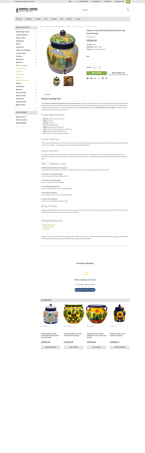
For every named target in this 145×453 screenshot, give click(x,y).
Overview (47, 94)
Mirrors (18, 44)
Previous (42, 52)
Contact (38, 19)
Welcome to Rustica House (23, 1)
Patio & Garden (21, 93)
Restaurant (19, 59)
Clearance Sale (21, 102)
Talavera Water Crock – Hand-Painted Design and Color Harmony (49, 335)
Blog (61, 19)
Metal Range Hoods (22, 32)
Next (83, 52)
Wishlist (108, 1)
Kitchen (18, 83)
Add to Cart (74, 347)
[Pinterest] (106, 78)
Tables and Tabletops (23, 50)
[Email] (91, 78)
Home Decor (20, 99)
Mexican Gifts (20, 105)
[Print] (95, 78)
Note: (88, 56)
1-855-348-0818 (83, 1)
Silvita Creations (21, 120)
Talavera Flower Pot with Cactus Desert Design (72, 334)
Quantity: (89, 67)
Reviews (54, 19)
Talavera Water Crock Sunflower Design (117, 334)
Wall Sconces (20, 74)
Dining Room (20, 86)
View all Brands (21, 123)
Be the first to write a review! (85, 290)
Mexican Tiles (20, 38)
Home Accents (21, 96)
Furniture (19, 56)
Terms (46, 19)
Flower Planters (20, 68)
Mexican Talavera (22, 65)
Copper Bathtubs (21, 35)
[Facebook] (87, 78)
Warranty (19, 19)
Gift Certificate (96, 1)
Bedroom (19, 89)
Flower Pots (19, 71)
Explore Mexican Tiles (49, 225)
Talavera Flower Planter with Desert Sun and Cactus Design (96, 335)
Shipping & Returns (48, 227)
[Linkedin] (102, 78)
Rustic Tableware (58, 26)
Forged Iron (20, 47)
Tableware (19, 77)
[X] (99, 78)
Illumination (20, 41)
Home (41, 26)
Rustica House (21, 117)
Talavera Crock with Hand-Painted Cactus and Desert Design (81, 26)
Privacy (78, 19)
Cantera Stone (21, 53)
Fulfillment (28, 19)
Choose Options (50, 347)
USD (70, 1)
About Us (69, 19)
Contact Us (46, 229)
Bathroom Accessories (22, 80)
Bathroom (19, 62)
